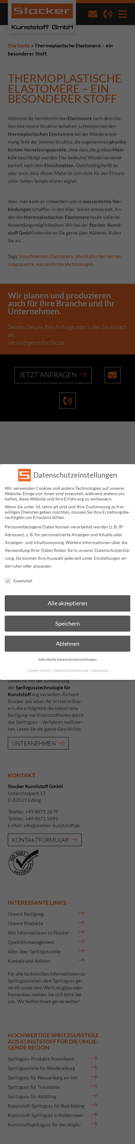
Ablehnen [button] (67, 643)
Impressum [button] (99, 670)
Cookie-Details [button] (39, 670)
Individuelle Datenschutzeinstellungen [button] (67, 659)
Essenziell (23, 580)
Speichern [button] (67, 623)
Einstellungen (107, 558)
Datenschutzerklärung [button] (71, 670)
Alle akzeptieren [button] (67, 603)
